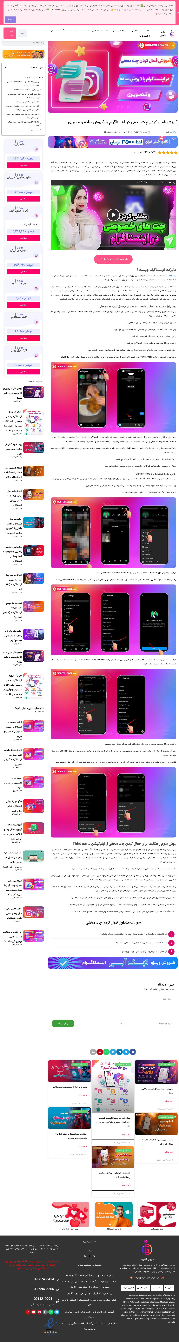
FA (85, 1256)
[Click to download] (170, 182)
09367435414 (44, 1279)
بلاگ (64, 31)
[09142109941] (57, 1301)
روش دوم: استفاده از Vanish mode (26, 89)
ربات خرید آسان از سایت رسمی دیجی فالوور (69, 1087)
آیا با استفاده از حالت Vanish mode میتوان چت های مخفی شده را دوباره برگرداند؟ (22, 108)
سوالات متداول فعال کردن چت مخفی (28, 102)
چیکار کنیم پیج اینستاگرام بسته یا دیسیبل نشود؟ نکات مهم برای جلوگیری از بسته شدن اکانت (113, 1122)
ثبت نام (11, 33)
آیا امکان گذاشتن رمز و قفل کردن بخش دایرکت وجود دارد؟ (23, 124)
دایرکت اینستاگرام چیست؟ (32, 77)
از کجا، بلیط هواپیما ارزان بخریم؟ (29, 708)
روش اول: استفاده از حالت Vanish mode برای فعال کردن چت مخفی (23, 84)
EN (93, 1256)
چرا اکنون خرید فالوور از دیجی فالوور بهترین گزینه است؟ (12, 936)
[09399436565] (57, 1289)
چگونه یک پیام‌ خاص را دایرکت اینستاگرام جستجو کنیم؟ (13, 635)
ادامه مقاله (169, 1101)
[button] (132, 1052)
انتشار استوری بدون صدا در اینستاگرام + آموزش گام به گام (13, 472)
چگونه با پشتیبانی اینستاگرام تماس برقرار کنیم (14, 806)
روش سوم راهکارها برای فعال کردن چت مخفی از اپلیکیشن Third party (24, 96)
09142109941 (44, 1299)
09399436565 (44, 1289)
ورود (22, 33)
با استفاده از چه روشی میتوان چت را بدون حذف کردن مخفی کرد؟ (23, 116)
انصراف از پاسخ (34, 130)
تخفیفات (10, 19)
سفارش (23, 165)
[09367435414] (57, 1279)
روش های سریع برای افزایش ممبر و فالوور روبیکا (12, 393)
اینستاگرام (170, 132)
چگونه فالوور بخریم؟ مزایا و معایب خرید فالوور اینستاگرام (13, 913)
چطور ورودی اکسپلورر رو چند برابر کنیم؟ (12, 782)
